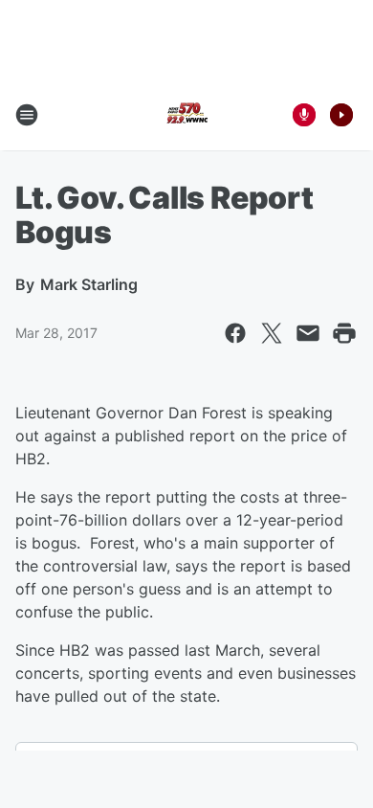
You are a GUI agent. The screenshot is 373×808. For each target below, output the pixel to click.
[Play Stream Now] (341, 114)
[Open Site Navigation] (26, 114)
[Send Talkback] (304, 114)
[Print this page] (344, 333)
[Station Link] (186, 115)
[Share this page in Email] (308, 333)
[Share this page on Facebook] (235, 333)
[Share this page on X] (271, 333)
